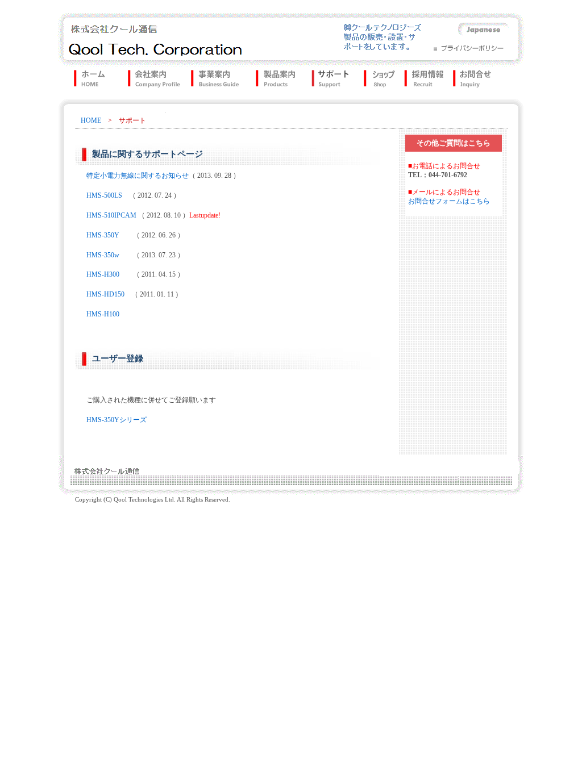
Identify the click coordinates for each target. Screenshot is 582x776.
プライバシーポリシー (469, 46)
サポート (326, 80)
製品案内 (272, 80)
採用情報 (420, 80)
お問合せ (476, 80)
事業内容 (214, 80)
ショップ (374, 80)
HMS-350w (102, 255)
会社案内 (147, 80)
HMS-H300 (102, 274)
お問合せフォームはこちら (449, 201)
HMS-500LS (107, 195)
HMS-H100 (102, 314)
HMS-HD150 (105, 294)
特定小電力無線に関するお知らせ (137, 176)
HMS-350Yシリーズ (116, 420)
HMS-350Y (102, 235)
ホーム (85, 80)
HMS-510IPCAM (111, 215)
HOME (91, 120)
